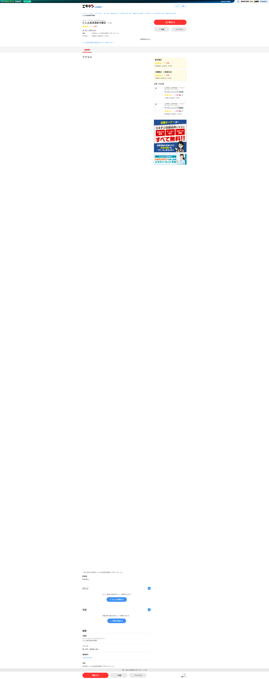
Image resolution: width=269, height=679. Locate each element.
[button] (184, 675)
